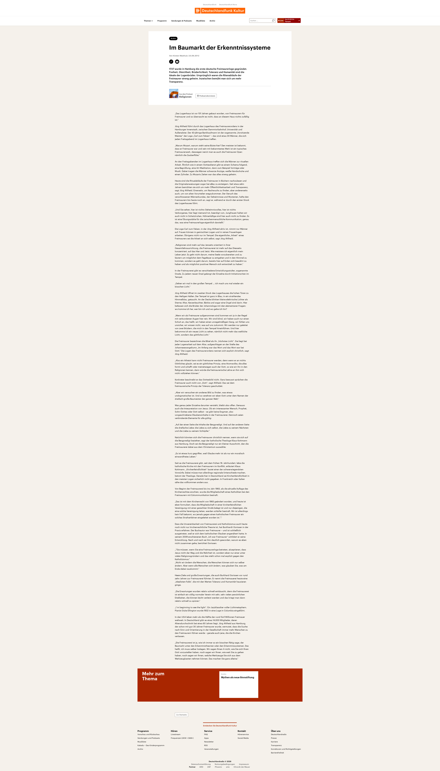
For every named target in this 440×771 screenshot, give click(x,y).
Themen (147, 21)
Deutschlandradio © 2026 (220, 761)
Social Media (243, 738)
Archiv (212, 21)
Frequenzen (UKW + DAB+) (182, 738)
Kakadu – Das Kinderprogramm (151, 745)
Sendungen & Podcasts (181, 21)
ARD (201, 767)
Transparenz (276, 745)
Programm (162, 21)
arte (228, 767)
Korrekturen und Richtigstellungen (286, 749)
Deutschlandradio (278, 734)
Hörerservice (243, 734)
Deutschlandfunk (209, 4)
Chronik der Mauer (242, 767)
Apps (206, 738)
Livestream (175, 734)
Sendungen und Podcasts (149, 738)
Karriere (274, 742)
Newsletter (209, 742)
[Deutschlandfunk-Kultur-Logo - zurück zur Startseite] (220, 11)
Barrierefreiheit (277, 753)
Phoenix (218, 767)
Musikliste (200, 21)
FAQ (206, 734)
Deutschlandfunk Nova (228, 4)
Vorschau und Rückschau (149, 734)
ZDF (209, 767)
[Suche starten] (273, 20)
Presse (274, 738)
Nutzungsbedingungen (225, 764)
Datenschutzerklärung (201, 764)
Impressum (244, 764)
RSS (206, 745)
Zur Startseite (181, 715)
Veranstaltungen (211, 749)
